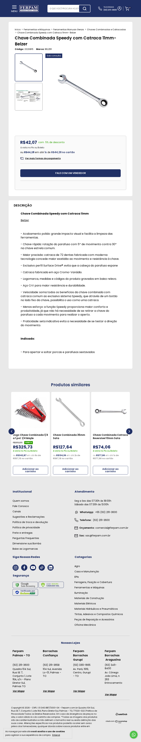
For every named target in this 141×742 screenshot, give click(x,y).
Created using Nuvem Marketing (70, 95)
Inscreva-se (70, 84)
